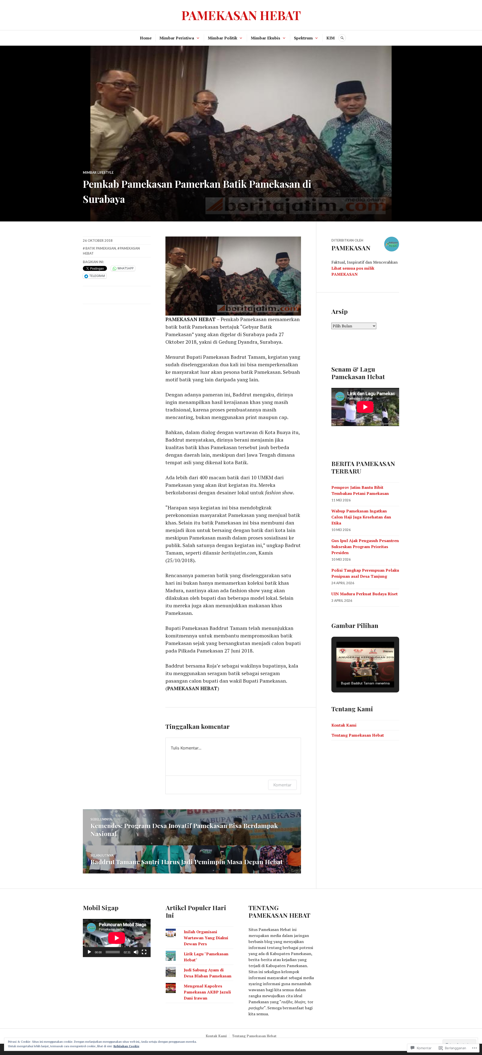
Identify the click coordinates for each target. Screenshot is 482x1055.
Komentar (282, 784)
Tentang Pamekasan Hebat (357, 735)
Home (146, 38)
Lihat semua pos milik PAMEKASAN (352, 271)
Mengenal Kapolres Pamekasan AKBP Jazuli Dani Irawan (207, 992)
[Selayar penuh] (144, 952)
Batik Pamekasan (100, 248)
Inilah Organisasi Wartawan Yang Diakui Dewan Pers (206, 938)
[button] (353, 673)
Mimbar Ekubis (265, 38)
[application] (117, 938)
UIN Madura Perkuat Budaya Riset (364, 594)
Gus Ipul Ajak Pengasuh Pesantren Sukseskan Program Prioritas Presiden (365, 546)
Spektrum (303, 38)
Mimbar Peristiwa (176, 38)
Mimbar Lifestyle (98, 172)
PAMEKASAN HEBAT (241, 15)
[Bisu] (136, 952)
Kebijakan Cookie (126, 1046)
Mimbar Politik (222, 38)
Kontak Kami (343, 725)
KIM (330, 38)
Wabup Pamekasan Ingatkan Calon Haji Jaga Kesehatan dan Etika (361, 517)
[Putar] (89, 952)
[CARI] (342, 38)
